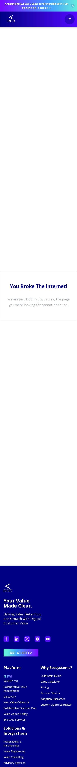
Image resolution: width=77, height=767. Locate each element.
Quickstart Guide (51, 676)
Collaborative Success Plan (20, 708)
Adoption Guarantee (53, 699)
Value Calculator (50, 681)
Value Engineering (14, 751)
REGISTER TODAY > (36, 8)
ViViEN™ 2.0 (11, 681)
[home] (8, 18)
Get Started (21, 653)
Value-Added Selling (16, 714)
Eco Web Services (15, 719)
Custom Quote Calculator (56, 704)
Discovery (10, 696)
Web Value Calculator (16, 702)
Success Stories (50, 693)
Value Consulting (14, 757)
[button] (70, 19)
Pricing (45, 687)
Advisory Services (14, 762)
